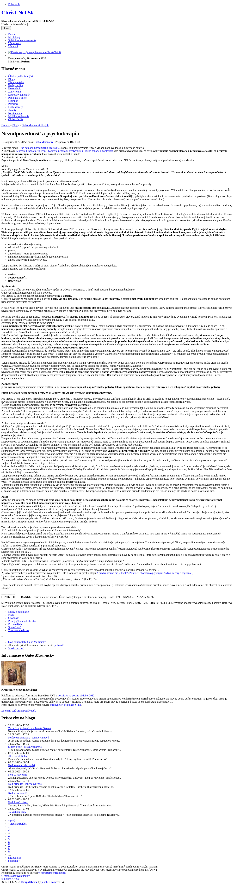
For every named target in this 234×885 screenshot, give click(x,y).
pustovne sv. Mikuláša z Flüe (65, 704)
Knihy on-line (15, 85)
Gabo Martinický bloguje (35, 125)
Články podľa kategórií (20, 76)
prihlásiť (59, 645)
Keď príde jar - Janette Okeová (25, 783)
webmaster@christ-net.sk (52, 872)
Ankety (12, 110)
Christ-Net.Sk (17, 12)
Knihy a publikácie (18, 611)
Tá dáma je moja (17, 811)
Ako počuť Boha (17, 756)
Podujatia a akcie (17, 97)
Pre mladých (15, 624)
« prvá (11, 820)
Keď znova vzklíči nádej (21, 765)
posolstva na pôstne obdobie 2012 (76, 695)
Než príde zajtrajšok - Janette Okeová (28, 737)
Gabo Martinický (44, 142)
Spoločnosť (14, 627)
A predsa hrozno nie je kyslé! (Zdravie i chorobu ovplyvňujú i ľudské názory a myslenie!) (64, 150)
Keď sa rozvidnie (17, 774)
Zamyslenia (14, 91)
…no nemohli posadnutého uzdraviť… (40, 147)
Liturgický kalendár (18, 94)
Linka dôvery (15, 107)
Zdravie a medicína (18, 630)
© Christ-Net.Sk (10, 878)
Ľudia (11, 614)
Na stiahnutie (15, 113)
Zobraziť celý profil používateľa (18, 710)
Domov (5, 125)
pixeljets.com (48, 882)
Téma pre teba (16, 82)
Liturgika (13, 100)
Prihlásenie (14, 4)
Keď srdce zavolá (17, 793)
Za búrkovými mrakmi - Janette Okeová (29, 728)
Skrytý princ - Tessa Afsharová (25, 746)
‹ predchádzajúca (17, 823)
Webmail (13, 46)
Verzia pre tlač (16, 648)
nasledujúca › (15, 857)
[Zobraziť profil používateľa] (13, 684)
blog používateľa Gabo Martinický (27, 642)
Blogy (11, 79)
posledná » (14, 860)
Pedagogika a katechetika (22, 621)
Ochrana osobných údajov (15, 875)
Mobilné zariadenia (18, 116)
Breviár (12, 34)
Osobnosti (13, 617)
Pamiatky (13, 103)
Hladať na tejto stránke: (14, 24)
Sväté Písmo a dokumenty (22, 40)
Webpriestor (14, 43)
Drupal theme (29, 882)
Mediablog (14, 37)
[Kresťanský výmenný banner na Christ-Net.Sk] (34, 52)
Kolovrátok (14, 88)
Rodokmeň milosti (18, 802)
